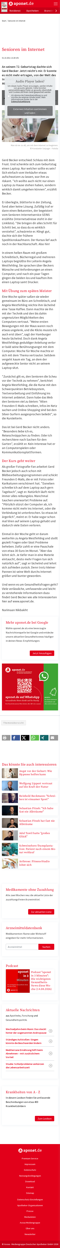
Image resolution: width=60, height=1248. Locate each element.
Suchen (46, 946)
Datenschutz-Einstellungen (30, 1199)
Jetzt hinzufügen (42, 653)
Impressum (30, 1164)
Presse (30, 1211)
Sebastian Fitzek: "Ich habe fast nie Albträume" (36, 810)
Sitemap (30, 1193)
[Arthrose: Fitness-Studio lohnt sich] (10, 863)
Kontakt (30, 1187)
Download (30, 1181)
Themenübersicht (13, 722)
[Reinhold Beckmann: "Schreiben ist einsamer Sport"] (10, 797)
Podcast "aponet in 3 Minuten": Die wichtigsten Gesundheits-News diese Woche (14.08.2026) (41, 980)
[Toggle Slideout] (55, 3)
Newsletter (30, 1234)
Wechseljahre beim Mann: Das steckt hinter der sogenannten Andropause (26, 1030)
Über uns (30, 1228)
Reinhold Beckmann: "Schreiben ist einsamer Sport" (37, 797)
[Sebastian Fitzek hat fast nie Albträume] (10, 822)
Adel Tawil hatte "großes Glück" (34, 834)
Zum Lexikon (45, 1118)
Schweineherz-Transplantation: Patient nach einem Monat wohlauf (37, 849)
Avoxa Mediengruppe (30, 1222)
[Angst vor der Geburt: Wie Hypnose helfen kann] (10, 772)
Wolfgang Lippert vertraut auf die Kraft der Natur (35, 785)
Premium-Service (30, 1158)
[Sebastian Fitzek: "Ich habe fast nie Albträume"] (10, 810)
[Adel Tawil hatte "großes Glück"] (10, 835)
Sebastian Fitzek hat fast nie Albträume (37, 822)
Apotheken (32, 10)
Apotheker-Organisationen (30, 1205)
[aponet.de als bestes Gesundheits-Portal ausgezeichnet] (4, 7)
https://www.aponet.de (30, 1151)
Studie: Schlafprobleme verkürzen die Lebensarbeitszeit (25, 1065)
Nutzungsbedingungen (30, 1175)
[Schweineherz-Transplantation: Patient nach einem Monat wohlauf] (10, 849)
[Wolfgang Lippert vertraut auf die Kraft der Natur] (10, 785)
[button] (6, 738)
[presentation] (56, 10)
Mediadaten (30, 1217)
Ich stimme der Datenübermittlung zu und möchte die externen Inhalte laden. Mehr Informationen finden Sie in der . (29, 98)
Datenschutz (30, 1169)
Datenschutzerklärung (20, 101)
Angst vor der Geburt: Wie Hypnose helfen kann (35, 772)
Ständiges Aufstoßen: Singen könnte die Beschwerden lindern (23, 1041)
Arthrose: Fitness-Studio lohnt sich (34, 863)
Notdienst (15, 10)
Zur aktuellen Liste (41, 911)
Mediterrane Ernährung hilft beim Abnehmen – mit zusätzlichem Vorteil (24, 1053)
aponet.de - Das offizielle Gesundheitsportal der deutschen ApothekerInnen (21, 4)
